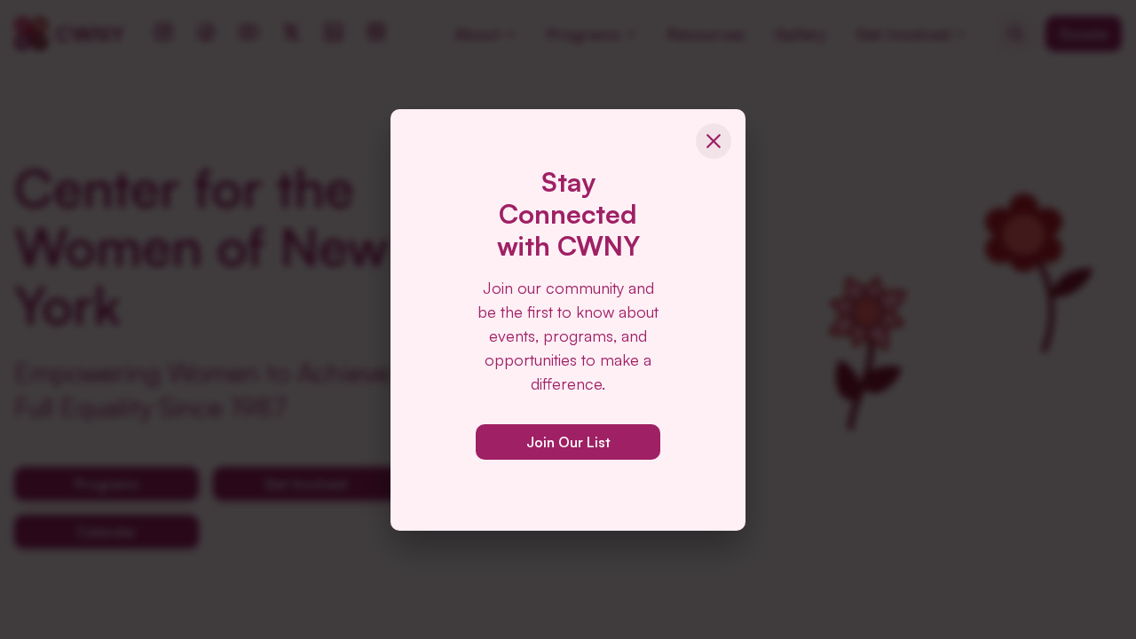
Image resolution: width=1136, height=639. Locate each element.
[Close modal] (713, 141)
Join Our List (568, 442)
